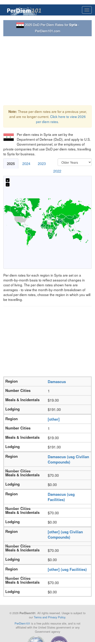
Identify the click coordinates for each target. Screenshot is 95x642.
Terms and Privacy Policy (49, 617)
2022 (57, 171)
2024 (26, 163)
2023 (42, 163)
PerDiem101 (22, 623)
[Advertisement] (47, 71)
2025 (11, 163)
